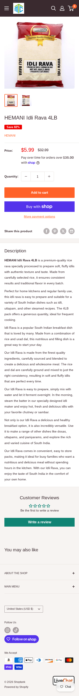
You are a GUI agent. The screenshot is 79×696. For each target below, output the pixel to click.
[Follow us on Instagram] (7, 630)
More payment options (39, 216)
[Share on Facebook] (46, 231)
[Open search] (53, 8)
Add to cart (39, 192)
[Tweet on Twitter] (63, 231)
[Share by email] (71, 231)
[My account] (62, 8)
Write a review (39, 522)
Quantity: (11, 176)
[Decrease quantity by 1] (26, 176)
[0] (71, 8)
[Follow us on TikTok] (16, 630)
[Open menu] (6, 8)
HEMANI (10, 135)
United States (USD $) (20, 608)
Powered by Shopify (16, 687)
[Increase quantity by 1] (49, 176)
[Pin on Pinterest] (55, 231)
